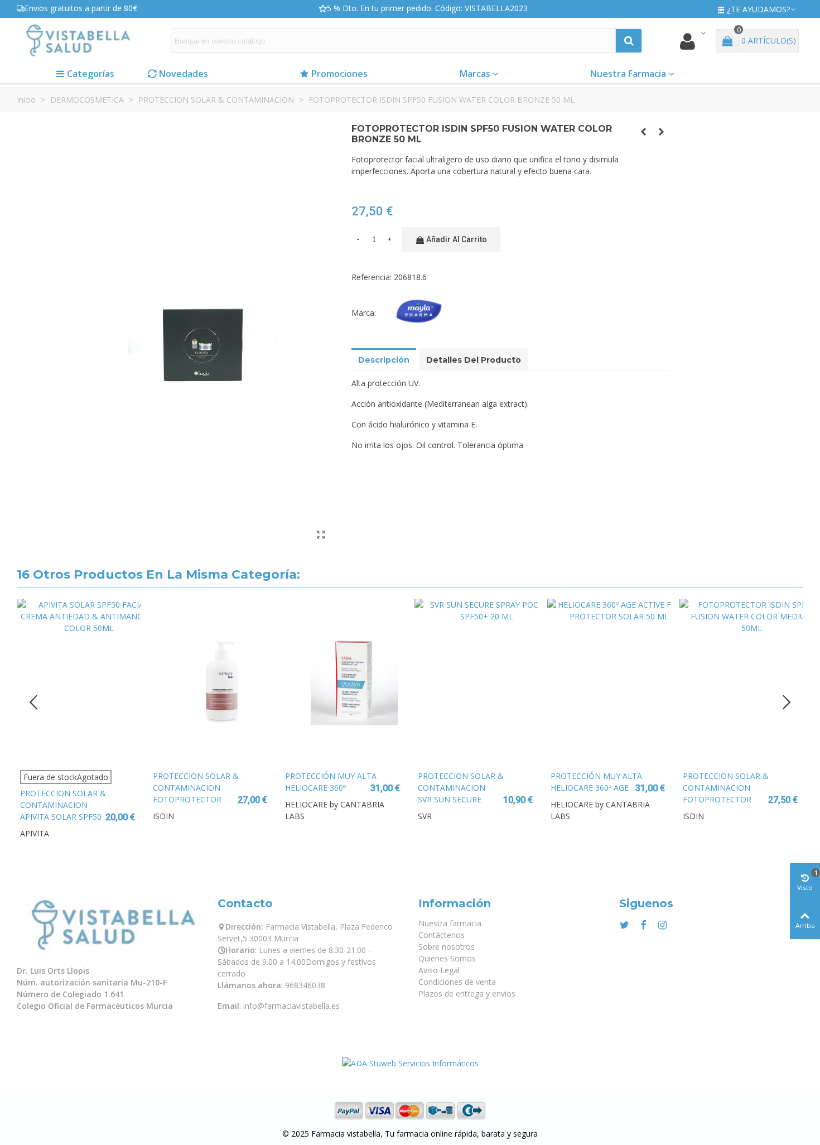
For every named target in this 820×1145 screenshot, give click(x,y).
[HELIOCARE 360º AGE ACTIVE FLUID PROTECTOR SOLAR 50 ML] (609, 681)
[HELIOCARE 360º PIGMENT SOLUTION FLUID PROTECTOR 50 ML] (344, 681)
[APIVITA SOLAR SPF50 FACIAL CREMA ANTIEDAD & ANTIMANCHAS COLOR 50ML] (79, 681)
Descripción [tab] (383, 360)
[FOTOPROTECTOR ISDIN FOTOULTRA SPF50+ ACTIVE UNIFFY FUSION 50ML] (643, 131)
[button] (786, 702)
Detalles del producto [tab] (473, 360)
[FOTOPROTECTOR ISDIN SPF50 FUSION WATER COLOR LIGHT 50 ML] (661, 131)
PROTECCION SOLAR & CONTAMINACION (63, 799)
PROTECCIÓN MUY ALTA (331, 776)
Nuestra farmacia (449, 923)
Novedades (183, 74)
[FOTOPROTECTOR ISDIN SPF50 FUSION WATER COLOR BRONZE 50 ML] (320, 534)
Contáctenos (441, 935)
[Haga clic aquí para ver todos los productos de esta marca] (421, 313)
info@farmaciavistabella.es (291, 1005)
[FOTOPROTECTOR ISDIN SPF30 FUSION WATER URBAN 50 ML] (211, 681)
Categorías (90, 74)
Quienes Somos (447, 958)
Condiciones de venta (457, 981)
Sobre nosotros (446, 946)
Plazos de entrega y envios (466, 993)
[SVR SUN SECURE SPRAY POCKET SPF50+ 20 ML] (476, 681)
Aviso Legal (439, 970)
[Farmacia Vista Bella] (78, 40)
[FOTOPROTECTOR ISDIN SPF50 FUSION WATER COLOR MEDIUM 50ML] (741, 681)
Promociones (339, 74)
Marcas (475, 74)
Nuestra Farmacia (628, 74)
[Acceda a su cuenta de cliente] (692, 41)
